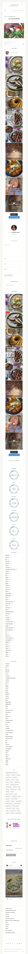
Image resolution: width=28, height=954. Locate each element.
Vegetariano (18, 813)
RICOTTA (7, 801)
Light (6, 591)
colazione (7, 567)
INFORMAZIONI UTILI (14, 784)
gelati (6, 583)
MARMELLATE (8, 595)
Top (23, 951)
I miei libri (7, 916)
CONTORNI (8, 779)
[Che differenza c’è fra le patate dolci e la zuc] (14, 168)
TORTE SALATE (13, 810)
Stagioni (7, 642)
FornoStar (10, 865)
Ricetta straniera (9, 630)
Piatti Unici (8, 796)
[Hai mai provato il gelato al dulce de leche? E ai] (14, 65)
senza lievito (16, 806)
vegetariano (8, 650)
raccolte (8, 798)
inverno (14, 786)
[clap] (7, 899)
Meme (19, 789)
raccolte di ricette (9, 621)
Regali (6, 625)
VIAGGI (6, 926)
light (19, 786)
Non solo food (9, 794)
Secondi (7, 636)
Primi (6, 615)
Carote (18, 775)
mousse (7, 791)
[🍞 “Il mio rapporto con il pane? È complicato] (14, 203)
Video (6, 654)
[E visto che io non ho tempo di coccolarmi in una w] (14, 99)
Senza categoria (8, 638)
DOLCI (13, 779)
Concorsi (15, 777)
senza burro (19, 801)
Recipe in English (9, 623)
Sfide (14, 808)
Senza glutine (8, 640)
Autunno (7, 557)
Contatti (7, 924)
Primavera (7, 613)
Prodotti (7, 617)
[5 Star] (7, 16)
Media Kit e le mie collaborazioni (12, 920)
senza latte (8, 806)
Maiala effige (8, 593)
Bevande (7, 561)
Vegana (7, 813)
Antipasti (7, 555)
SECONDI (13, 801)
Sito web (5, 269)
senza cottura (9, 803)
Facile (11, 782)
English (6, 577)
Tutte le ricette (8, 908)
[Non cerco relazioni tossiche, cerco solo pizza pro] (14, 186)
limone (7, 789)
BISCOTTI (7, 563)
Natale (12, 791)
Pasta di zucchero (9, 601)
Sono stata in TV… (9, 930)
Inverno (7, 587)
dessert (7, 573)
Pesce (6, 605)
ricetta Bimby (14, 798)
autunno (13, 775)
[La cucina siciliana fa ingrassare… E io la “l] (14, 82)
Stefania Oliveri (9, 42)
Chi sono (7, 914)
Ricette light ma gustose (10, 910)
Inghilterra (8, 786)
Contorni (7, 571)
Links (6, 922)
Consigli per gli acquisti (10, 569)
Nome (5, 258)
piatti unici (7, 607)
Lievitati (7, 589)
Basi (6, 559)
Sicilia (17, 808)
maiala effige (14, 789)
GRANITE (7, 585)
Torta (6, 644)
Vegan (6, 648)
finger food (17, 782)
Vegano (12, 813)
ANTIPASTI (8, 775)
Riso (6, 632)
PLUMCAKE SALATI (9, 611)
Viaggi (6, 652)
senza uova (8, 808)
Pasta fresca (8, 603)
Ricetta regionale (9, 627)
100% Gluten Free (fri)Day (11, 772)
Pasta (6, 599)
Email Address (9, 850)
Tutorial (7, 646)
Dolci (6, 575)
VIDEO (6, 928)
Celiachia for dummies (10, 912)
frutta (7, 784)
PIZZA (6, 609)
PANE (6, 597)
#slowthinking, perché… (10, 932)
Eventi (6, 581)
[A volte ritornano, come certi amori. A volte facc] (14, 134)
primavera (14, 796)
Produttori (7, 619)
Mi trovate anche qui (9, 918)
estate (6, 579)
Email (5, 264)
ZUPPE (6, 656)
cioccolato (8, 777)
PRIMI (19, 796)
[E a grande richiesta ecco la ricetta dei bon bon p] (14, 116)
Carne (6, 565)
